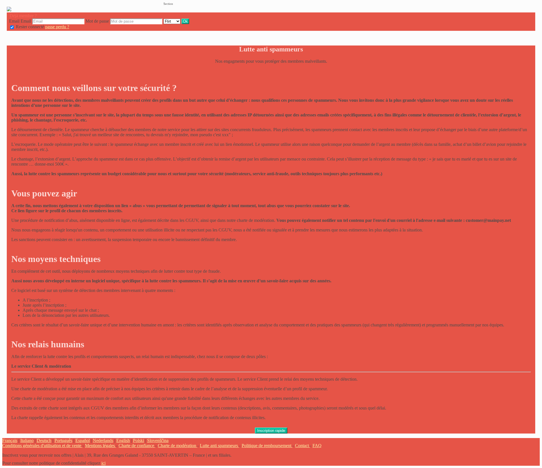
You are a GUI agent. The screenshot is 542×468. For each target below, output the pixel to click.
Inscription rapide (271, 430)
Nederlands (103, 440)
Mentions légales (100, 445)
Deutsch (44, 440)
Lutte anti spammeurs (219, 445)
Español (82, 440)
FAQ (317, 445)
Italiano (27, 440)
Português (63, 440)
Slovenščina (158, 440)
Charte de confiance (137, 445)
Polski (138, 440)
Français (9, 440)
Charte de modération (177, 445)
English (123, 440)
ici (103, 463)
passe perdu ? (57, 26)
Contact (302, 445)
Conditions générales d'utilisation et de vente (42, 445)
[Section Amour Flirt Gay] (172, 21)
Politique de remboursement (267, 445)
